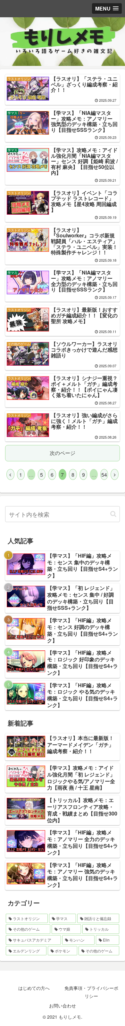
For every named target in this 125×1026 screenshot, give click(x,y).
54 (104, 474)
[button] (113, 514)
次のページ (62, 453)
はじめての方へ (34, 988)
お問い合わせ (62, 1005)
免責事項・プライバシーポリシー (91, 992)
